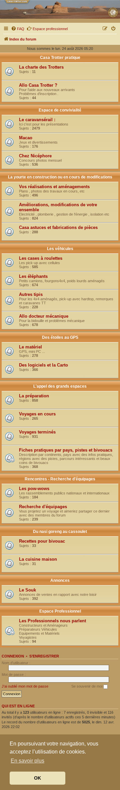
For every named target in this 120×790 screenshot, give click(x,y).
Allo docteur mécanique (43, 316)
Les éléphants (33, 276)
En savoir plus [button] (27, 761)
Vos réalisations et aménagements (54, 186)
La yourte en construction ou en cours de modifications (60, 177)
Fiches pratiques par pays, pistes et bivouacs (65, 450)
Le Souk (27, 589)
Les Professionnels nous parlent (52, 620)
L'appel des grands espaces (60, 386)
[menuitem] (17, 29)
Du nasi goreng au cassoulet (60, 531)
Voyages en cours (37, 413)
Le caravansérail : (37, 119)
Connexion (13, 656)
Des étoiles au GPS (60, 337)
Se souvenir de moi (87, 686)
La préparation (34, 395)
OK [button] (37, 778)
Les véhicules (60, 248)
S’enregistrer (44, 656)
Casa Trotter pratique (60, 57)
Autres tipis (31, 294)
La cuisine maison (38, 559)
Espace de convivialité (60, 110)
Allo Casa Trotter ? (38, 85)
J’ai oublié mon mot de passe (25, 686)
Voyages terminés (37, 431)
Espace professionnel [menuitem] (50, 29)
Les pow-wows (34, 488)
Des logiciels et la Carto (43, 365)
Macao (25, 137)
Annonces (60, 580)
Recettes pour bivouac (42, 541)
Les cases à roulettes (40, 258)
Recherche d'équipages (43, 506)
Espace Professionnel (60, 611)
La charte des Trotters (41, 67)
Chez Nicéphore (35, 155)
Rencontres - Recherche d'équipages (60, 479)
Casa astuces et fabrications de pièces (58, 227)
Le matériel (30, 346)
